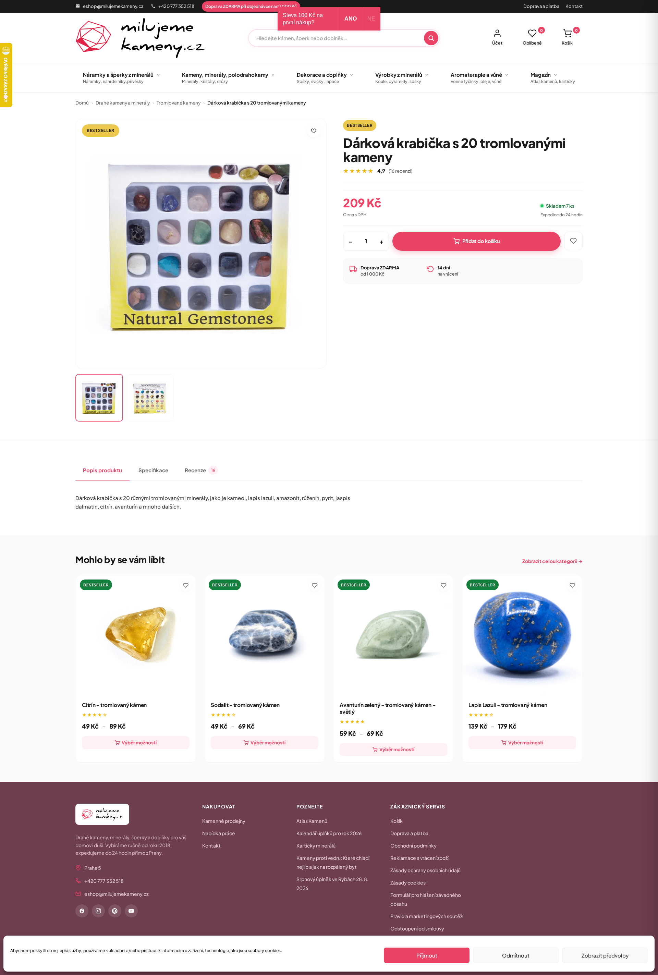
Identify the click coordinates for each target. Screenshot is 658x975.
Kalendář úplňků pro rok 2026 (329, 833)
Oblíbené (533, 37)
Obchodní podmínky (413, 845)
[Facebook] (81, 910)
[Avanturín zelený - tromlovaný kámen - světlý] (393, 635)
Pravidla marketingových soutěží (426, 916)
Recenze (200, 470)
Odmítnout (515, 955)
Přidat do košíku (481, 241)
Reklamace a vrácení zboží (419, 858)
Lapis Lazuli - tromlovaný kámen (507, 705)
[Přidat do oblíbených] (313, 130)
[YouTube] (131, 910)
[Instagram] (98, 910)
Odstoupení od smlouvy (417, 928)
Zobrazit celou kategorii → (552, 561)
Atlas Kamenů (311, 821)
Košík (570, 37)
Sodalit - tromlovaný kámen (245, 705)
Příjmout (426, 955)
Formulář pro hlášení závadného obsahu (425, 899)
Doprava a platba (541, 6)
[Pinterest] (114, 910)
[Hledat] (431, 38)
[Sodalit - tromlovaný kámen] (265, 635)
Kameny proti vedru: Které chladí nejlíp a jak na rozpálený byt (332, 862)
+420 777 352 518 (176, 6)
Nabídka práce (218, 833)
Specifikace (153, 470)
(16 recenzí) (400, 171)
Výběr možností (139, 742)
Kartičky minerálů (316, 845)
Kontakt (574, 6)
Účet (497, 43)
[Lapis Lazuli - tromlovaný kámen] (522, 635)
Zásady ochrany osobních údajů (425, 870)
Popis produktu (102, 470)
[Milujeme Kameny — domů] (140, 38)
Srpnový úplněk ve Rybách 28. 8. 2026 (332, 883)
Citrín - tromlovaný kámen (114, 705)
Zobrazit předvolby (605, 955)
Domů (82, 103)
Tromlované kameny (178, 103)
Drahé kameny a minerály (123, 103)
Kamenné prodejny (223, 821)
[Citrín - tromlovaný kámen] (136, 635)
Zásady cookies (408, 882)
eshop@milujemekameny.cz (113, 6)
